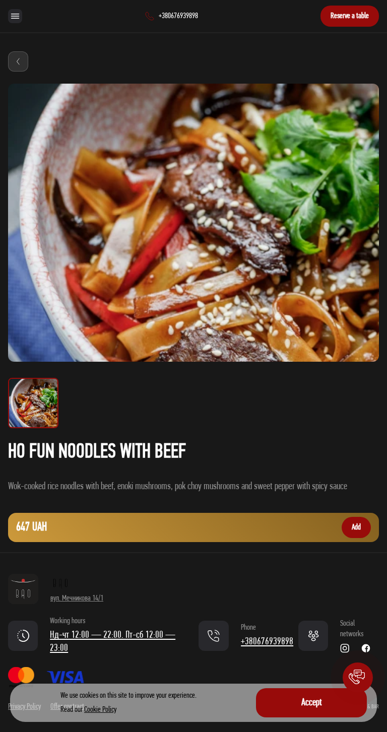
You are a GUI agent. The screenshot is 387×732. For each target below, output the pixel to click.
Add (356, 527)
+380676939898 (267, 642)
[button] (358, 677)
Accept (311, 703)
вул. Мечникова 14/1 (76, 598)
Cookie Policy (100, 710)
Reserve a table (350, 16)
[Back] (18, 61)
